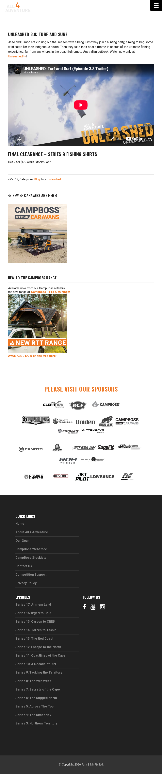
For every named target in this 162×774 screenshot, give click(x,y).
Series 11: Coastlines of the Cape (40, 655)
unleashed (54, 179)
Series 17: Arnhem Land (33, 604)
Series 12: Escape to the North (38, 647)
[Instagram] (102, 606)
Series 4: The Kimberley (33, 715)
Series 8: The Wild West (33, 681)
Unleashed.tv (17, 56)
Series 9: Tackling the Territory (38, 672)
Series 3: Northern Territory (36, 723)
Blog (37, 179)
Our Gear (22, 541)
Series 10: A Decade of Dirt (35, 664)
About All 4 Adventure (31, 532)
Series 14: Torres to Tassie (36, 630)
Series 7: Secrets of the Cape (37, 689)
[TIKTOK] (84, 24)
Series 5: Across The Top (34, 706)
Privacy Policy (26, 583)
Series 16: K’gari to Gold (33, 613)
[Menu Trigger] (156, 5)
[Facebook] (84, 606)
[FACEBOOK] (61, 24)
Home (19, 524)
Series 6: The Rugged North (36, 698)
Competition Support (30, 574)
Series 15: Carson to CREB (35, 621)
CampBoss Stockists (30, 557)
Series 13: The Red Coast (34, 638)
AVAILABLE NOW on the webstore (32, 356)
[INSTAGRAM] (76, 24)
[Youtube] (93, 606)
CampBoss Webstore (31, 549)
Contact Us (23, 566)
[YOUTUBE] (68, 24)
